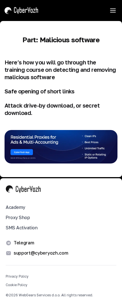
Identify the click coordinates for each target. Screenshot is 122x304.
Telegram (24, 243)
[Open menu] (112, 10)
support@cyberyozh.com (41, 253)
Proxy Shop (18, 217)
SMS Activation (21, 227)
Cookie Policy (17, 285)
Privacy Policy (17, 276)
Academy (15, 207)
